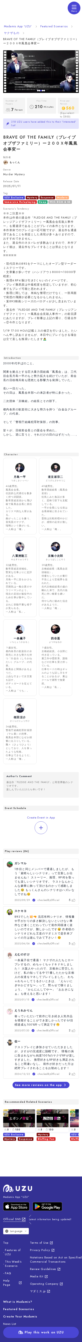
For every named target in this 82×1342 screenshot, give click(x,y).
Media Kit (36, 1276)
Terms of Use (39, 1243)
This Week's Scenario (13, 1264)
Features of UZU (13, 1252)
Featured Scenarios (54, 26)
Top (5, 1243)
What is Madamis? (17, 1302)
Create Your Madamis (20, 1316)
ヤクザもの (11, 33)
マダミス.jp (38, 1291)
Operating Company (44, 1284)
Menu (74, 11)
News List (9, 1324)
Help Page (6, 1283)
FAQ (8, 1273)
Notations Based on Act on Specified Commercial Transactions (56, 1259)
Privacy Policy (40, 1250)
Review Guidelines (43, 1269)
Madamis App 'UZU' (18, 26)
